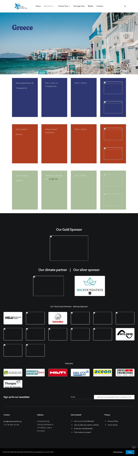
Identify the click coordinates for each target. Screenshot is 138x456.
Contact (99, 6)
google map (53, 179)
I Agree (130, 452)
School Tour (63, 6)
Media (90, 6)
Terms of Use (112, 425)
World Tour (48, 6)
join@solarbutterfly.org (12, 421)
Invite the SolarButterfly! (83, 429)
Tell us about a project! (82, 432)
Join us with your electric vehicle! (86, 425)
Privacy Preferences (118, 452)
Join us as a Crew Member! (84, 421)
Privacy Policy (113, 421)
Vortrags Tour (79, 6)
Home (38, 6)
